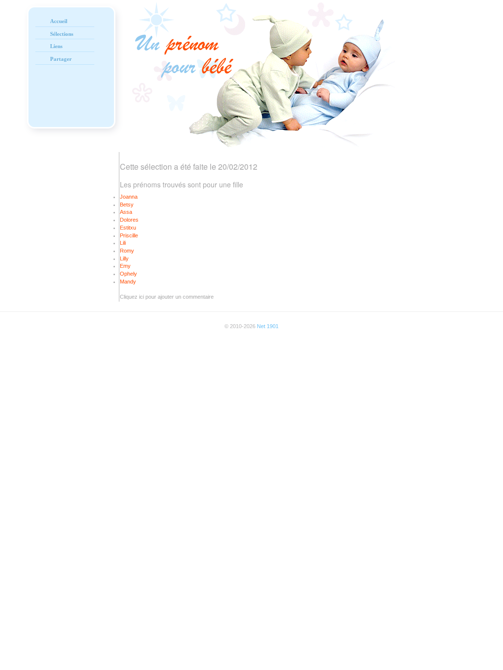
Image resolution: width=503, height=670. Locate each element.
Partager (61, 59)
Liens (56, 46)
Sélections (61, 34)
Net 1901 (268, 326)
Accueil (58, 21)
